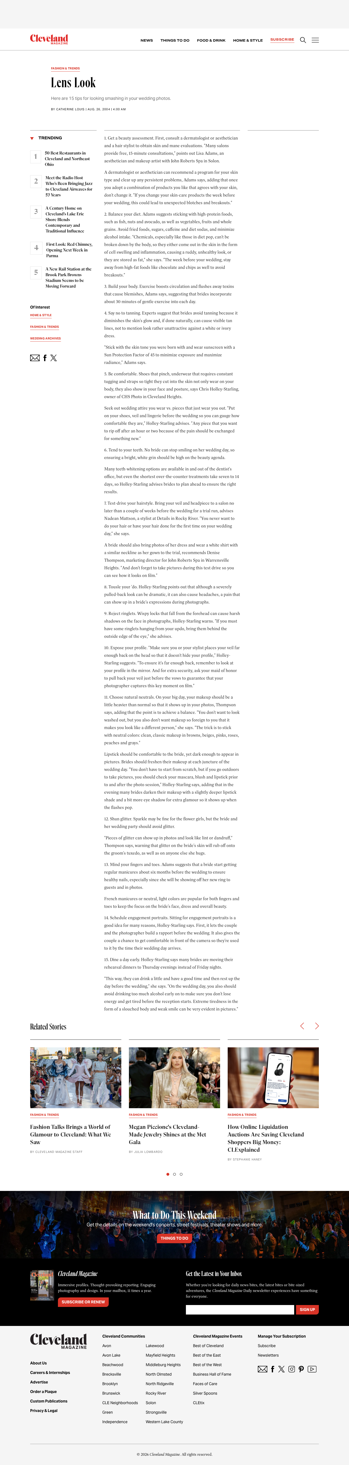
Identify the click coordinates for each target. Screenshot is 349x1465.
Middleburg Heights (163, 1364)
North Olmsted (159, 1374)
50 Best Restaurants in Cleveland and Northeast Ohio (67, 159)
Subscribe (282, 39)
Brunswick (111, 1393)
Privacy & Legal (43, 1410)
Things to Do (174, 40)
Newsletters (268, 1355)
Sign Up (307, 1309)
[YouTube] (312, 1369)
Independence (114, 1421)
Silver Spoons (205, 1393)
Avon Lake (111, 1355)
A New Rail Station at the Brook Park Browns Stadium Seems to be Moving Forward (69, 278)
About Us (38, 1363)
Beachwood (112, 1364)
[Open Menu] (315, 40)
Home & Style (248, 40)
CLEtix (198, 1402)
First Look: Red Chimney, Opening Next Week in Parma (69, 250)
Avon (106, 1345)
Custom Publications (48, 1401)
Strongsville (156, 1412)
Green (107, 1412)
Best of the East (207, 1355)
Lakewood (155, 1345)
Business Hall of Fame (212, 1374)
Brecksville (111, 1374)
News (147, 40)
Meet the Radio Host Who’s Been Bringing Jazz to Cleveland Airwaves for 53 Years (69, 186)
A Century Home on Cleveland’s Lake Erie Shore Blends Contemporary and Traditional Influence (65, 219)
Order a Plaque (43, 1391)
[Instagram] (291, 1369)
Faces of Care (205, 1383)
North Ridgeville (160, 1383)
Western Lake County (164, 1421)
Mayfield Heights (160, 1355)
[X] (281, 1369)
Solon (151, 1402)
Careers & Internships (50, 1372)
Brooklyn (110, 1383)
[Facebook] (272, 1369)
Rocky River (156, 1393)
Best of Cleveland (208, 1345)
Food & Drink (211, 40)
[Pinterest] (301, 1369)
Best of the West (207, 1364)
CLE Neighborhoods (120, 1402)
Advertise (39, 1382)
